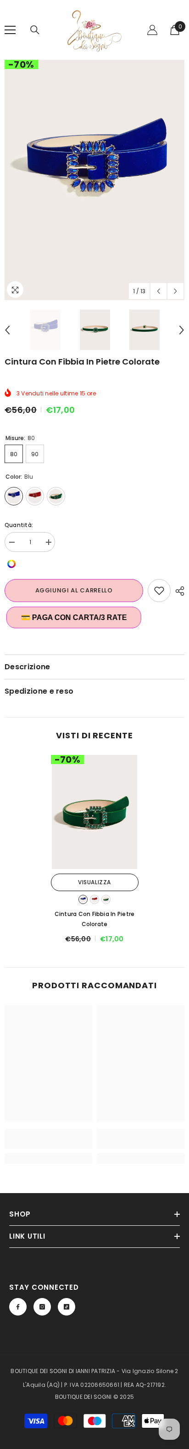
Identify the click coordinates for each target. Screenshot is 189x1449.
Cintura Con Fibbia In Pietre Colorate (95, 919)
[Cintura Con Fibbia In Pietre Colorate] (95, 812)
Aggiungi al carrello (74, 590)
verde (106, 899)
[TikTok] (66, 1307)
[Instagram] (42, 1307)
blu (83, 899)
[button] (158, 291)
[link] (48, 1139)
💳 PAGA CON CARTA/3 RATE (71, 617)
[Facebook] (18, 1307)
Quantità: (19, 525)
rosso (94, 899)
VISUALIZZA (94, 882)
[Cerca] (34, 29)
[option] (94, 180)
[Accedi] (152, 30)
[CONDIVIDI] (177, 591)
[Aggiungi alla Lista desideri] (159, 590)
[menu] (10, 29)
